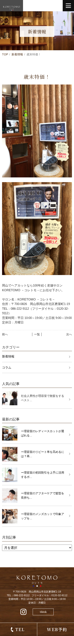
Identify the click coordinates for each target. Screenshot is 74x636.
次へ (69, 334)
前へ (5, 334)
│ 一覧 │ (37, 334)
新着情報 (17, 54)
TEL (20, 629)
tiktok (43, 611)
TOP (5, 54)
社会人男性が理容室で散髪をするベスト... (42, 398)
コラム (6, 367)
